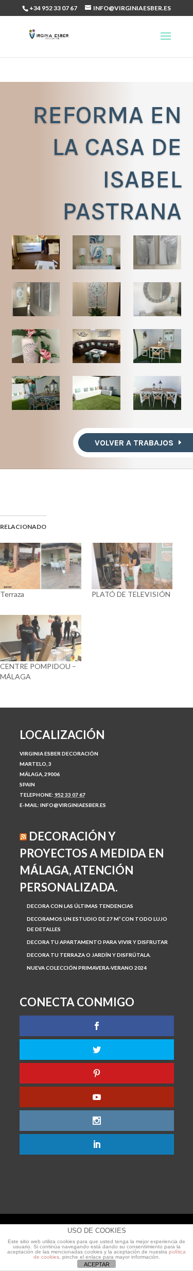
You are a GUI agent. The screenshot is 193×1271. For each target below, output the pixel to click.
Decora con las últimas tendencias (80, 906)
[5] (97, 299)
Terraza (12, 594)
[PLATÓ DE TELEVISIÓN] (132, 566)
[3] (157, 252)
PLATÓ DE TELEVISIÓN (131, 594)
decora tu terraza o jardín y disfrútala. (89, 955)
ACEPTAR (97, 1264)
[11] (97, 393)
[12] (157, 393)
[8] (97, 346)
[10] (36, 393)
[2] (97, 252)
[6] (157, 299)
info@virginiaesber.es (73, 805)
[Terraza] (40, 566)
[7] (36, 346)
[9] (157, 346)
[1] (36, 252)
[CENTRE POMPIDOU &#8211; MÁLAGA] (40, 638)
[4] (36, 299)
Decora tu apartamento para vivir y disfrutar (97, 942)
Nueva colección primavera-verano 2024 (87, 968)
